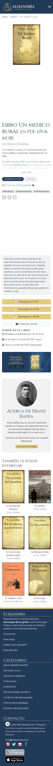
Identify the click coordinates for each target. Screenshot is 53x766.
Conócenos (9, 634)
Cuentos (30, 179)
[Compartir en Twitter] (15, 197)
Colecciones (9, 681)
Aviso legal (9, 639)
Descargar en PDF (28, 301)
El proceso (40, 598)
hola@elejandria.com (16, 740)
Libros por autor (12, 670)
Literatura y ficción (13, 179)
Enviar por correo (27, 324)
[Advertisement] (26, 93)
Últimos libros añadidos (15, 703)
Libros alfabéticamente (15, 665)
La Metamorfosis (40, 552)
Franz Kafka (33, 413)
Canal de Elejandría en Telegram (28, 724)
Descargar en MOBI (28, 316)
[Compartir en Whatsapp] (4, 197)
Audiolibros (9, 686)
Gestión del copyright (15, 644)
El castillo (40, 506)
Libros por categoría (14, 676)
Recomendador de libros (16, 692)
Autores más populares (16, 708)
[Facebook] (9, 197)
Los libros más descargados (17, 697)
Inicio (5, 17)
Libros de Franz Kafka (26, 446)
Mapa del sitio (10, 650)
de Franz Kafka (15, 144)
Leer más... (26, 172)
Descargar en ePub (28, 309)
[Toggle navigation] (49, 7)
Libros (13, 17)
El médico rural (13, 598)
